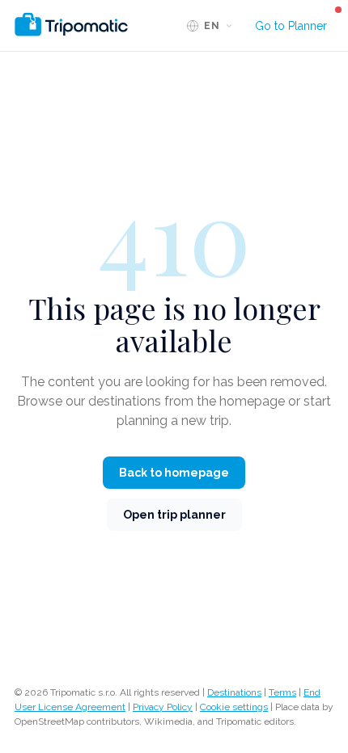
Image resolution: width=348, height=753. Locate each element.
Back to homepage (174, 472)
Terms (282, 692)
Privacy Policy (163, 707)
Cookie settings (234, 707)
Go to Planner (291, 25)
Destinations (234, 692)
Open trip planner (174, 514)
